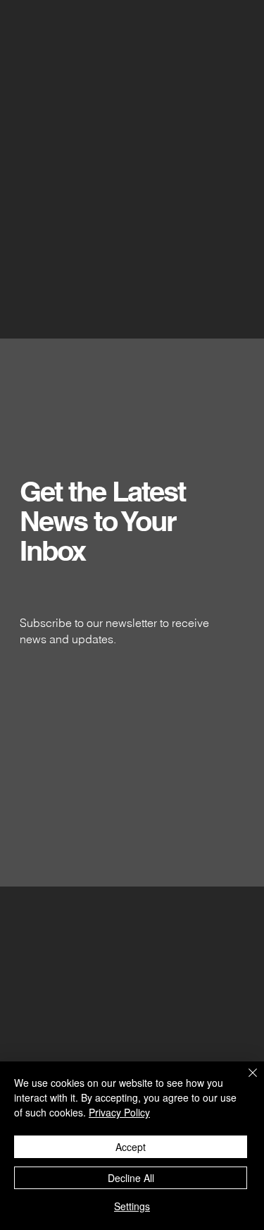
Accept (130, 1147)
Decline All (131, 1178)
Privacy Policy (119, 1112)
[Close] (244, 1081)
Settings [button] (132, 1206)
